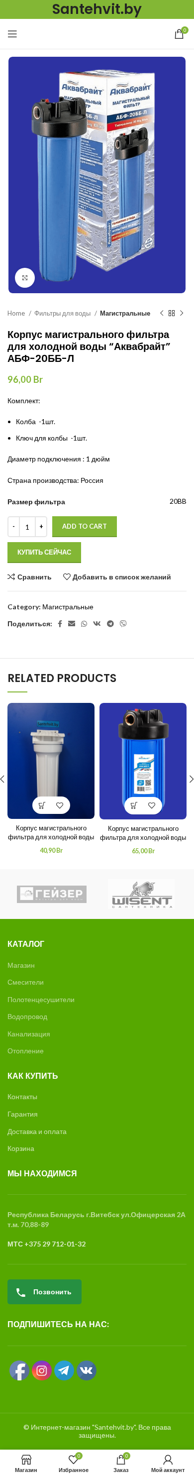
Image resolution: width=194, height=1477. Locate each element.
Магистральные (125, 313)
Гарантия (22, 1114)
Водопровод (27, 1016)
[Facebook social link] (60, 623)
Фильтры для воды (63, 313)
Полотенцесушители (41, 999)
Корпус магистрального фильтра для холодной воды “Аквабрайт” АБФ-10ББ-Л (143, 837)
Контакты (22, 1096)
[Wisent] (141, 894)
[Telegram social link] (110, 623)
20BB (178, 501)
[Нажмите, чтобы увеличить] (25, 278)
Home (16, 313)
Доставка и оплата (37, 1131)
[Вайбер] (123, 623)
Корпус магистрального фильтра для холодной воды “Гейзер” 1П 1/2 (51, 837)
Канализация (28, 1033)
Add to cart (84, 526)
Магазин (21, 965)
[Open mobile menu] (12, 34)
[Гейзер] (52, 894)
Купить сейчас (44, 552)
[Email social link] (71, 623)
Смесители (25, 982)
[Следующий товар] (182, 314)
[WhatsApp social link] (84, 623)
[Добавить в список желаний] (60, 805)
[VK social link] (97, 623)
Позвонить (52, 1291)
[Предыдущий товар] (162, 314)
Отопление (25, 1050)
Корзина (20, 1148)
